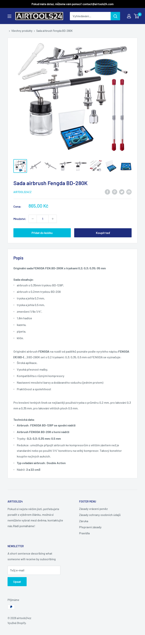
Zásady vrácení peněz (93, 508)
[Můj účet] (129, 16)
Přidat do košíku (42, 233)
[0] (136, 16)
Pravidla (84, 533)
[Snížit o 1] (53, 219)
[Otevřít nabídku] (9, 16)
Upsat (17, 581)
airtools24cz (22, 192)
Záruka (83, 521)
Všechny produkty (21, 30)
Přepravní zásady (90, 527)
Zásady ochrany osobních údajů (100, 515)
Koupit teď (103, 233)
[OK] (115, 16)
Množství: (19, 218)
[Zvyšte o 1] (33, 219)
